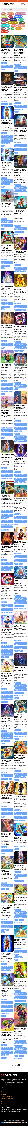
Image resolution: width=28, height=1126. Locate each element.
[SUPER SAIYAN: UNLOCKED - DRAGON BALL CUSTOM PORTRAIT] (20, 280)
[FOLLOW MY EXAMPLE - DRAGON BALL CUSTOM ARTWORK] (7, 979)
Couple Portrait (18, 1045)
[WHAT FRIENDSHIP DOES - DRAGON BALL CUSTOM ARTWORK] (7, 897)
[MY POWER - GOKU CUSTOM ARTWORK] (20, 970)
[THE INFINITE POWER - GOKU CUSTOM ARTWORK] (7, 710)
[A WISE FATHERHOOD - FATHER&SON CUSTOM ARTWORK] (7, 862)
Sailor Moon (21, 25)
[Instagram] (2, 1088)
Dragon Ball (10, 13)
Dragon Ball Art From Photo (20, 686)
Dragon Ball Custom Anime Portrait (5, 136)
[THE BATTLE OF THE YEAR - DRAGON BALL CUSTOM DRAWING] (20, 491)
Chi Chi (3, 427)
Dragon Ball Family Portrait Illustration (19, 647)
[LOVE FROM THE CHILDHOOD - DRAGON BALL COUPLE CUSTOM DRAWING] (7, 402)
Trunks (2, 932)
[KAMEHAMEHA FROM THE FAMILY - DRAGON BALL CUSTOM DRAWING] (20, 79)
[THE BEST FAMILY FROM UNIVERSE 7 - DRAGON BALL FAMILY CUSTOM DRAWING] (20, 161)
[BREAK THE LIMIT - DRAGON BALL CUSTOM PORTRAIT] (7, 112)
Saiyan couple (18, 1058)
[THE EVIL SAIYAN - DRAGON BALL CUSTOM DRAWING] (7, 787)
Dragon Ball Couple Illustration (19, 1052)
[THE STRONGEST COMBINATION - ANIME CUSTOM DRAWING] (20, 397)
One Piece (4, 16)
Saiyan (16, 350)
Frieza (2, 929)
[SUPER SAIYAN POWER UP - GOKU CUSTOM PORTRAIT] (20, 533)
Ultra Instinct (8, 478)
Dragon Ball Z (4, 104)
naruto (7, 518)
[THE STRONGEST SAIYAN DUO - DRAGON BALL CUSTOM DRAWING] (20, 706)
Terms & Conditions (6, 1102)
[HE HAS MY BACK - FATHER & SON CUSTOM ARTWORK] (20, 931)
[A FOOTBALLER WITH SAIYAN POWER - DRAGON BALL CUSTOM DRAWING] (20, 41)
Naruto (3, 13)
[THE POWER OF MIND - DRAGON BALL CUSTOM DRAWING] (7, 41)
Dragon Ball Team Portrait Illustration (5, 926)
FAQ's (2, 1100)
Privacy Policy (4, 1103)
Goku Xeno (21, 820)
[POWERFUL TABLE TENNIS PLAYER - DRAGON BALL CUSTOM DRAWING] (7, 825)
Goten (16, 112)
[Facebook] (5, 1088)
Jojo (12, 28)
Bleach (10, 16)
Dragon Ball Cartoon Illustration (19, 997)
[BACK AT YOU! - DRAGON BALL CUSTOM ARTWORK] (20, 829)
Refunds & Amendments (7, 1098)
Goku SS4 (21, 920)
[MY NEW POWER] (20, 857)
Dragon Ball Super (5, 143)
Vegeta (21, 350)
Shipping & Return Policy (7, 1096)
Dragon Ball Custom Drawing (5, 66)
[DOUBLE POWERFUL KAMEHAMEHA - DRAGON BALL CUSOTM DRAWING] (20, 318)
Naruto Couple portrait (6, 524)
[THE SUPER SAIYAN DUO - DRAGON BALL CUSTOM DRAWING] (20, 120)
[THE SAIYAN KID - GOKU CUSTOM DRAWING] (7, 752)
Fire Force (18, 28)
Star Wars (21, 22)
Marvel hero (13, 19)
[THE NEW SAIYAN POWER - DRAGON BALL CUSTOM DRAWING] (7, 665)
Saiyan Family (18, 922)
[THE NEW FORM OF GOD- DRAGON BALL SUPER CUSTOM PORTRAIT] (7, 277)
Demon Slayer (18, 16)
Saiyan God (8, 570)
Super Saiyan (22, 608)
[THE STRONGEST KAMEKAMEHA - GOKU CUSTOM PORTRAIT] (7, 579)
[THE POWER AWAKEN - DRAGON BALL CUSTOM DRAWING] (7, 446)
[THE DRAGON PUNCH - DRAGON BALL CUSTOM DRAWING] (20, 243)
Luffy (20, 431)
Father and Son (18, 957)
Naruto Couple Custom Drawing (6, 521)
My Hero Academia (21, 13)
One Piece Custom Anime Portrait (19, 437)
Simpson (3, 22)
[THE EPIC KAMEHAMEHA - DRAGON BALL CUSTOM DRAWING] (20, 572)
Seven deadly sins (12, 22)
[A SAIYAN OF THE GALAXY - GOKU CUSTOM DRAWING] (20, 788)
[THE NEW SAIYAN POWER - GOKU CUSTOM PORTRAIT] (7, 621)
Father (16, 955)
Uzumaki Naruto (5, 529)
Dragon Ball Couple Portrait (5, 434)
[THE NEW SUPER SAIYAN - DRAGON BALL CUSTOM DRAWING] (7, 154)
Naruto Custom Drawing (6, 527)
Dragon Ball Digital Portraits (5, 1010)
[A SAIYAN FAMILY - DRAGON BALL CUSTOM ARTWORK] (20, 889)
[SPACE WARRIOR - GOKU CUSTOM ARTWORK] (7, 943)
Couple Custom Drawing (20, 1043)
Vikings (3, 28)
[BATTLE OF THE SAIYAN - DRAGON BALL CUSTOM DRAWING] (20, 747)
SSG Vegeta (22, 846)
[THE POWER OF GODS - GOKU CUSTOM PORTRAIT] (20, 450)
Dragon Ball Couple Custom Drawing (19, 428)
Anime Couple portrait (20, 1040)
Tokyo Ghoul (4, 31)
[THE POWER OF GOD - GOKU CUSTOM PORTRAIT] (7, 538)
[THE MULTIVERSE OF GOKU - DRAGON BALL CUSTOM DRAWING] (20, 359)
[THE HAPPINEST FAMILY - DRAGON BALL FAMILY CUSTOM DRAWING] (20, 617)
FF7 (8, 28)
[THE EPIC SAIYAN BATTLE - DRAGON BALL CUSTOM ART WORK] (20, 659)
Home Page (4, 1094)
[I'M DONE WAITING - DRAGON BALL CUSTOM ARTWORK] (7, 1024)
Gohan (16, 109)
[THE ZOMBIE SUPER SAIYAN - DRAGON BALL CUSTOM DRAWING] (7, 318)
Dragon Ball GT (18, 348)
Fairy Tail (13, 25)
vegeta (16, 849)
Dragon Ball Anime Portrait (19, 424)
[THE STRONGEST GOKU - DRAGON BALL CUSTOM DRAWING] (7, 195)
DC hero (21, 19)
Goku (2, 69)
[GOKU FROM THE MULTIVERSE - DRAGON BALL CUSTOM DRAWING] (7, 237)
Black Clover (4, 19)
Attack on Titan (5, 25)
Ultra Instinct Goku (19, 880)
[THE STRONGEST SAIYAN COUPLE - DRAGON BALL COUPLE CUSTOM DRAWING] (7, 356)
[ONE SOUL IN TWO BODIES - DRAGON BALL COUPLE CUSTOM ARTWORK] (20, 1015)
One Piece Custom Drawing (19, 441)
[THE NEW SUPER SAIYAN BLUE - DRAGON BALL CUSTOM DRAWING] (20, 202)
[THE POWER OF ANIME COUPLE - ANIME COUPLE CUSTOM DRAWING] (7, 487)
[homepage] (8, 3)
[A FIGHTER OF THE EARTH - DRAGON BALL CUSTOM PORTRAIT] (7, 78)
